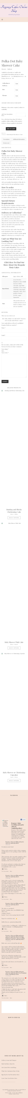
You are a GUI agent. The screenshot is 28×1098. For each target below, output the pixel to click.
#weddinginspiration (17, 927)
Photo (5, 869)
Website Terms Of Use (14, 1094)
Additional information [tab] (19, 139)
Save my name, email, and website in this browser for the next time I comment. (12, 345)
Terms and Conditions (17, 1092)
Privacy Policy (8, 1092)
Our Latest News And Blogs (9, 1067)
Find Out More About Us (8, 1064)
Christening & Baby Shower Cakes (15, 134)
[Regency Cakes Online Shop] (14, 10)
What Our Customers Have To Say (10, 1071)
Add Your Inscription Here (7, 114)
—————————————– (8, 1082)
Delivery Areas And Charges (9, 1060)
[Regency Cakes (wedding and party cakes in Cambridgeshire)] (5, 823)
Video (5, 929)
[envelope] (18, 1)
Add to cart (11, 128)
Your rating (5, 349)
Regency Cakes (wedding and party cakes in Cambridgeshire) (14, 842)
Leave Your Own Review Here (9, 1078)
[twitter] (9, 1)
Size (3, 89)
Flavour (4, 95)
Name (3, 328)
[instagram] (11, 1)
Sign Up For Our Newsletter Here (10, 1074)
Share (11, 871)
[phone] (16, 1)
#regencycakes (6, 925)
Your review (5, 352)
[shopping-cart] (20, 1)
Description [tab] (6, 139)
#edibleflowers (22, 925)
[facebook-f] (7, 1)
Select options (14, 517)
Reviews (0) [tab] (6, 143)
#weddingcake (14, 925)
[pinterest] (14, 1)
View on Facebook (5, 871)
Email (3, 335)
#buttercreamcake (6, 927)
